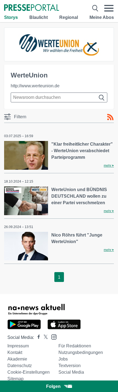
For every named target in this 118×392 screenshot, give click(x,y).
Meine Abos (101, 17)
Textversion (69, 365)
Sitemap (15, 378)
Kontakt (14, 352)
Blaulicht (38, 17)
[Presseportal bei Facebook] (37, 337)
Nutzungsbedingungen (80, 352)
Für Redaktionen (74, 346)
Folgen (53, 386)
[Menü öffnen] (109, 8)
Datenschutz (19, 365)
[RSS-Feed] (110, 117)
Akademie (17, 359)
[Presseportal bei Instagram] (52, 336)
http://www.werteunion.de (35, 85)
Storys (11, 17)
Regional (68, 17)
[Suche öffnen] (95, 8)
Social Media (71, 372)
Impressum (18, 346)
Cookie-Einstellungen (28, 372)
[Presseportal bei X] (44, 337)
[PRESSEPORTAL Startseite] (31, 8)
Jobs (63, 359)
